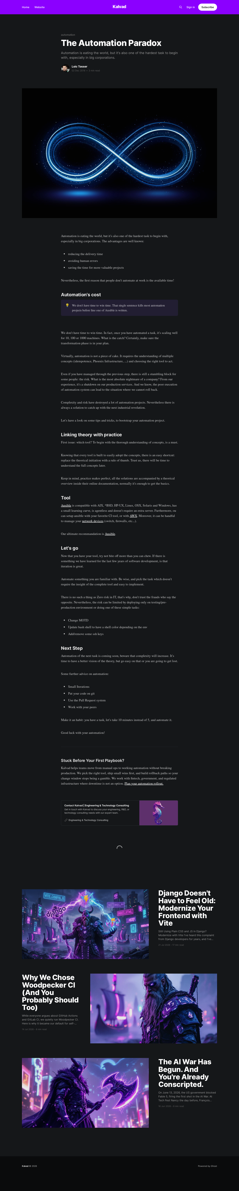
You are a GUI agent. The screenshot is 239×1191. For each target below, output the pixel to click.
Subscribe (207, 7)
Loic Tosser (79, 66)
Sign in (190, 7)
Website (39, 7)
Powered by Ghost (207, 1166)
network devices (92, 521)
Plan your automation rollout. (144, 783)
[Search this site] (180, 7)
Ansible (66, 505)
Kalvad (119, 6)
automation (68, 34)
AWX (133, 515)
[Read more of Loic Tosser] (65, 68)
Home (25, 7)
